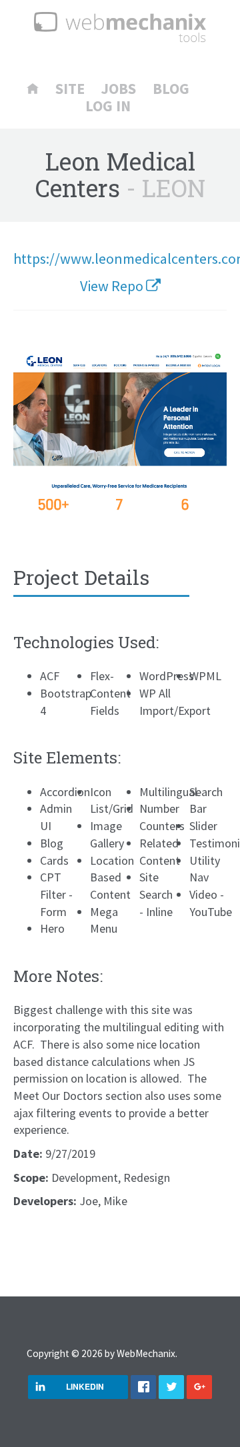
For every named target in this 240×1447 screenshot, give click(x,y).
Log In (108, 106)
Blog (171, 89)
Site (70, 89)
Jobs (118, 89)
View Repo (113, 285)
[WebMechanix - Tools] (120, 28)
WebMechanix (146, 1353)
